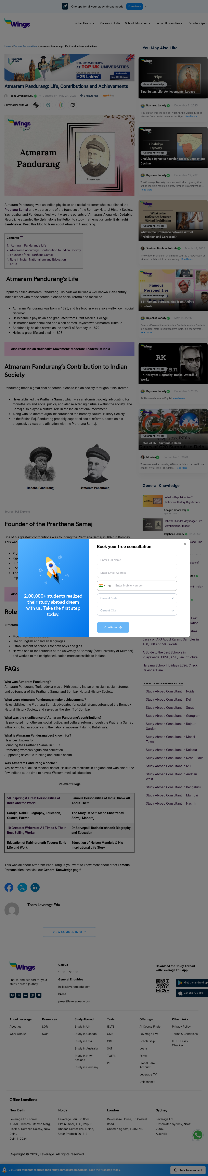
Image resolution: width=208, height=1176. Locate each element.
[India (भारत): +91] (101, 586)
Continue (111, 627)
